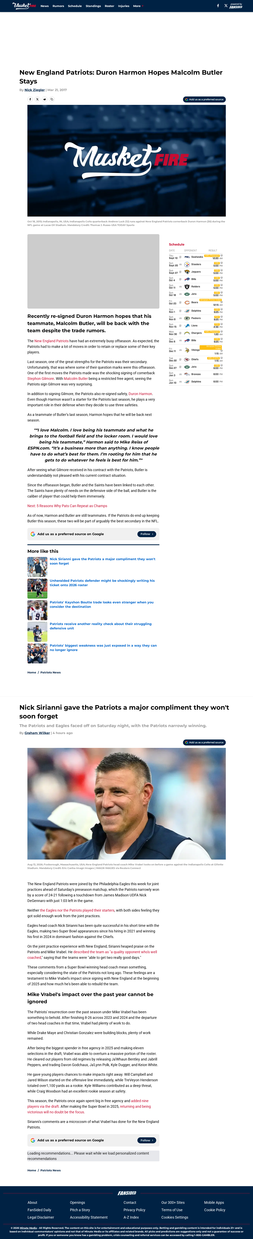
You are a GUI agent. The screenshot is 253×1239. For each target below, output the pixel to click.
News (45, 6)
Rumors (58, 6)
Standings (93, 6)
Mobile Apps (214, 1202)
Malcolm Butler (76, 378)
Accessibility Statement (89, 1217)
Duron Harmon (140, 394)
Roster (109, 6)
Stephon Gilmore (40, 378)
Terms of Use (172, 1210)
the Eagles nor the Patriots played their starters (77, 910)
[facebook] (218, 5)
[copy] (52, 99)
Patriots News (50, 672)
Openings (77, 1202)
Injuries (123, 6)
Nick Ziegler (35, 90)
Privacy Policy (134, 1210)
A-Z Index (131, 1217)
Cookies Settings (174, 1217)
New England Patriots (51, 341)
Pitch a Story (80, 1210)
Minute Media (28, 1227)
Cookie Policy (214, 1210)
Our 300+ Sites (173, 1202)
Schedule (75, 6)
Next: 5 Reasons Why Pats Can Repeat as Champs (67, 506)
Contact (130, 1202)
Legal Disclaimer (41, 1217)
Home (31, 672)
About (32, 1202)
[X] (226, 5)
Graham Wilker (37, 733)
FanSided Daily (39, 1210)
